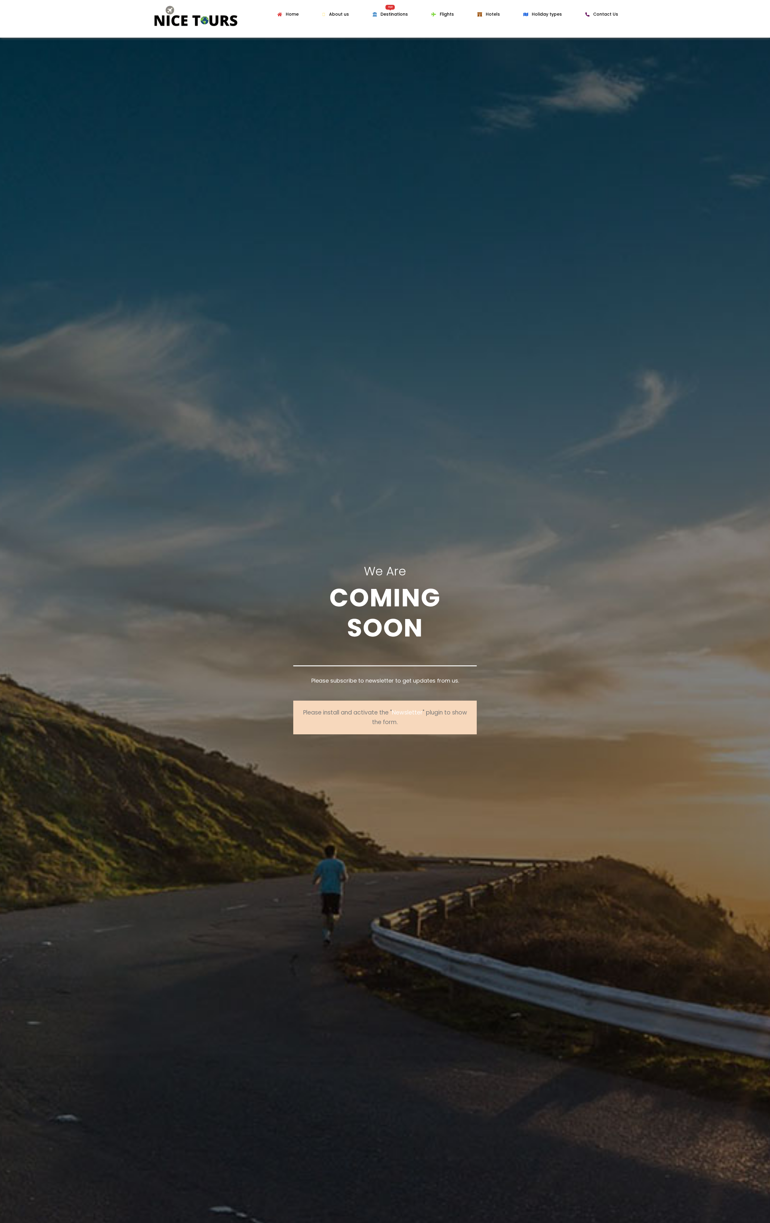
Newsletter (407, 712)
